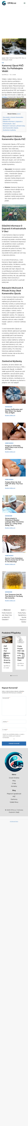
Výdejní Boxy (14, 802)
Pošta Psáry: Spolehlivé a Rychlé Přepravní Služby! (22, 616)
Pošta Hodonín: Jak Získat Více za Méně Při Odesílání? (7, 614)
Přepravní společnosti (14, 794)
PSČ (3, 62)
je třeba (4, 97)
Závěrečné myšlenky (9, 130)
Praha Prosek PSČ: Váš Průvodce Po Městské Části (20, 653)
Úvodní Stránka (14, 778)
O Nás (14, 783)
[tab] (10, 675)
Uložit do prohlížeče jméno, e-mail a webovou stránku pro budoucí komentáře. (13, 735)
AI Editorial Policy (14, 821)
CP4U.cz (6, 74)
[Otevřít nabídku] (24, 3)
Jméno (5, 722)
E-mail (5, 730)
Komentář (6, 698)
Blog (14, 780)
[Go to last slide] (4, 655)
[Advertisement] (14, 21)
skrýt (18, 114)
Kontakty (14, 786)
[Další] (23, 655)
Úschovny (14, 799)
